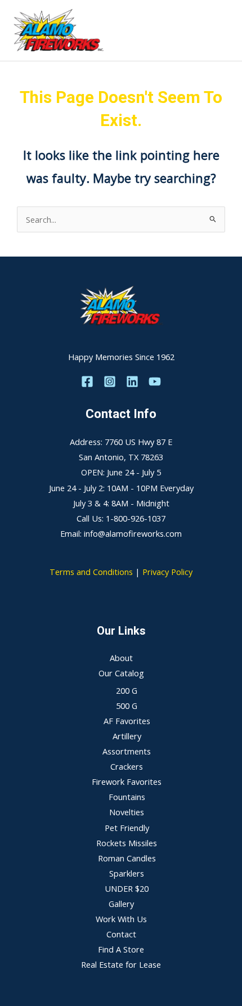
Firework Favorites (127, 781)
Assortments (126, 751)
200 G (126, 690)
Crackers (126, 766)
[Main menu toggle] (219, 30)
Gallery (121, 903)
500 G (126, 705)
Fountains (127, 796)
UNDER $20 (127, 888)
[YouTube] (155, 381)
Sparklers (126, 873)
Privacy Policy (167, 571)
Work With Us (121, 918)
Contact (121, 934)
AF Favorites (127, 720)
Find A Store (121, 949)
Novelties (126, 812)
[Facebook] (87, 381)
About (121, 657)
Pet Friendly (127, 827)
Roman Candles (127, 858)
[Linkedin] (132, 381)
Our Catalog (121, 673)
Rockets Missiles (126, 842)
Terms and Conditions (91, 571)
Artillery (127, 736)
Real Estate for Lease (121, 964)
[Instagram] (110, 381)
